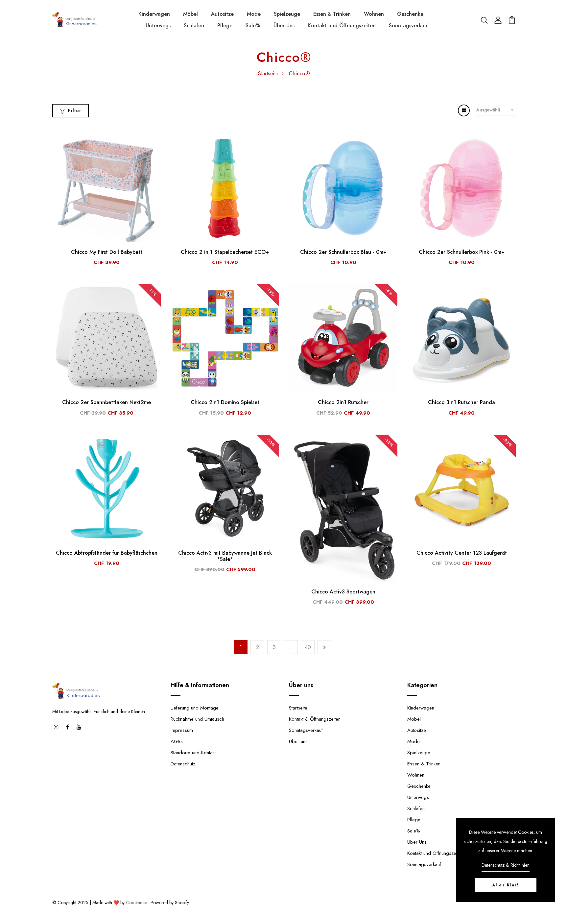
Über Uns (284, 25)
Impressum (182, 730)
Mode (254, 14)
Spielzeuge (287, 14)
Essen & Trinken (332, 14)
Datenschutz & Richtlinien (506, 865)
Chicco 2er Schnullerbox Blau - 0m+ (343, 252)
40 (308, 647)
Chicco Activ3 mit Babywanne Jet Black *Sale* (225, 556)
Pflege (224, 25)
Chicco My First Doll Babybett (106, 252)
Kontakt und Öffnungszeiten (342, 25)
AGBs (177, 741)
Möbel (190, 14)
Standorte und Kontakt (193, 752)
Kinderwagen (154, 14)
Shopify (182, 902)
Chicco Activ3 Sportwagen (343, 591)
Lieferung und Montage (195, 707)
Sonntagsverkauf (409, 25)
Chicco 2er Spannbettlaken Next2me (106, 402)
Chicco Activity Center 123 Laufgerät (461, 553)
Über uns (298, 741)
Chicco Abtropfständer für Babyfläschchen (106, 553)
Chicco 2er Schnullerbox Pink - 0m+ (462, 252)
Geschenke (410, 14)
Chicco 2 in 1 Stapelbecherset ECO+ (225, 252)
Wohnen (374, 14)
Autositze (222, 14)
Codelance (136, 902)
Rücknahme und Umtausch (197, 719)
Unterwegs (158, 25)
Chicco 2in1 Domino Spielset (225, 402)
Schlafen (194, 25)
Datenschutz (183, 763)
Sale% (253, 25)
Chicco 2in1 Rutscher (343, 402)
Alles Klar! (505, 885)
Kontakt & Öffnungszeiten (315, 719)
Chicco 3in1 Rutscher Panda (461, 402)
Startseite (268, 73)
